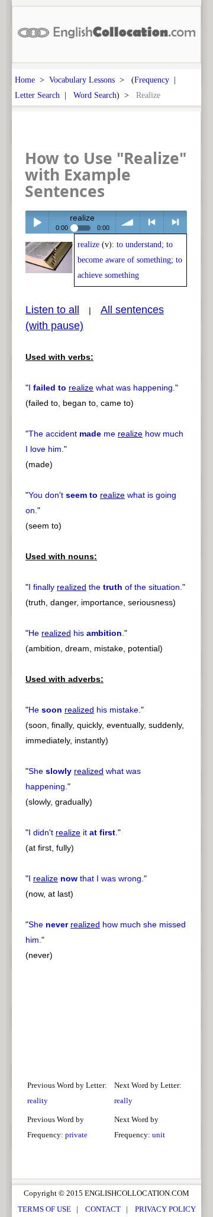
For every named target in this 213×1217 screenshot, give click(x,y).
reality (37, 1100)
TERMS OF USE (44, 1209)
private (76, 1134)
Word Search (95, 95)
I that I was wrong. (86, 878)
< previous (151, 222)
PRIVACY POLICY (165, 1209)
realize (88, 244)
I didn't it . (73, 832)
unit (158, 1134)
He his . (76, 633)
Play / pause (37, 222)
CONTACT (103, 1209)
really (123, 1100)
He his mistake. (84, 709)
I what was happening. (101, 387)
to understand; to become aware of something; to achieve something (130, 260)
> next (175, 222)
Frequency (151, 79)
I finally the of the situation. (105, 587)
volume (127, 222)
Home (25, 79)
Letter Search (37, 95)
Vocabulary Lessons (82, 79)
